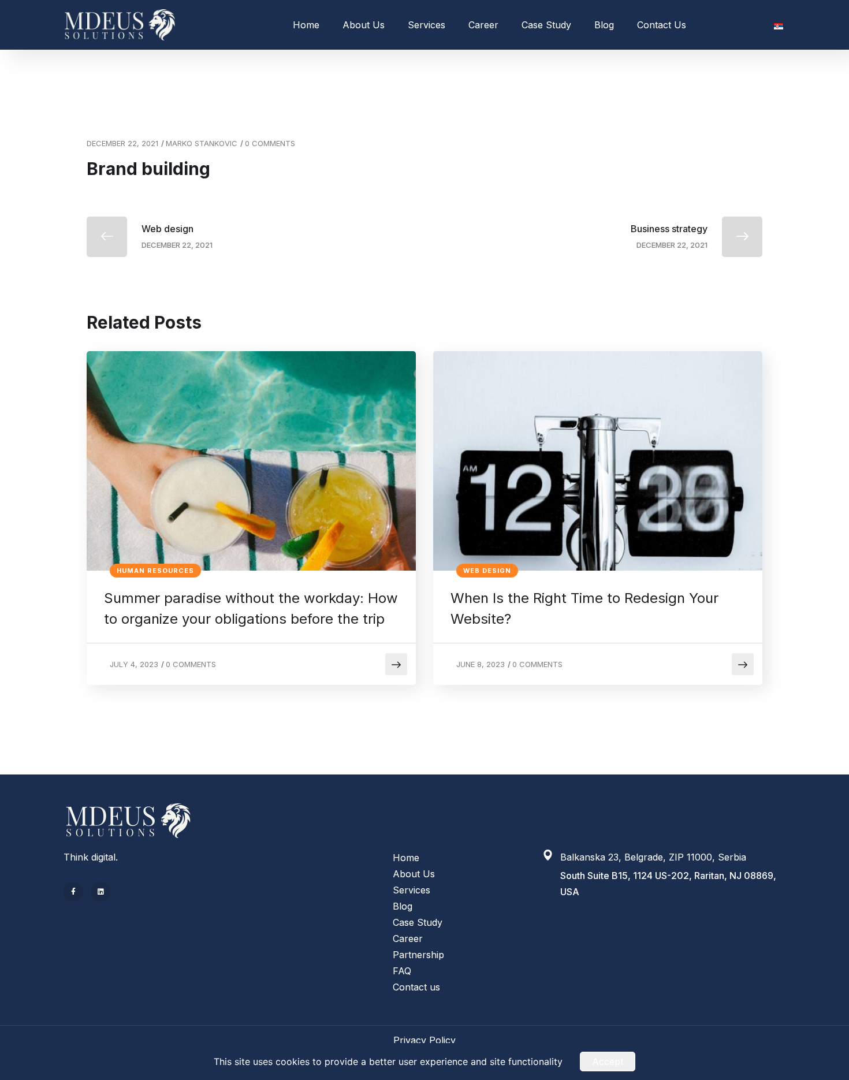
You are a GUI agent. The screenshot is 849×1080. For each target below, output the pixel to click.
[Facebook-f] (73, 892)
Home (306, 25)
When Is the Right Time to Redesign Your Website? (584, 608)
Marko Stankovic (201, 143)
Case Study (546, 25)
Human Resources (155, 571)
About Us (363, 25)
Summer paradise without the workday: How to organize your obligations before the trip (251, 608)
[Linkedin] (101, 892)
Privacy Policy (424, 1040)
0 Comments (270, 143)
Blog (604, 25)
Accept (607, 1061)
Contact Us (661, 25)
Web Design (487, 571)
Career (483, 25)
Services (426, 25)
